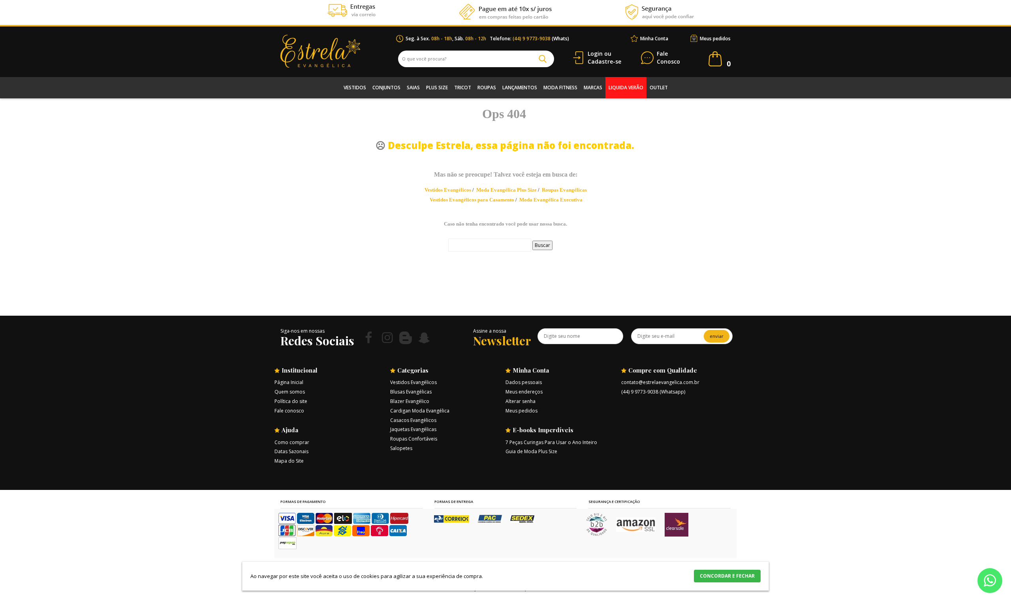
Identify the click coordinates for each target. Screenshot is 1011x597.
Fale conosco (289, 410)
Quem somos (289, 391)
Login (595, 53)
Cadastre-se (604, 61)
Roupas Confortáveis (413, 438)
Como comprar (291, 442)
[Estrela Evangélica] (338, 51)
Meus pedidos (715, 38)
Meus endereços (524, 391)
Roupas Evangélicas (564, 190)
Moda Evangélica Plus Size (506, 190)
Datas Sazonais (291, 451)
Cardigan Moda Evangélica (419, 410)
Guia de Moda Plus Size (531, 451)
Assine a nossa (489, 331)
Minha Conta (654, 38)
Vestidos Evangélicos (448, 190)
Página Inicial (288, 382)
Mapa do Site (289, 461)
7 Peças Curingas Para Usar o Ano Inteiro (551, 442)
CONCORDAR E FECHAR (727, 576)
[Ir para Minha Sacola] (715, 59)
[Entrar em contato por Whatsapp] (989, 582)
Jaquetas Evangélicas (413, 429)
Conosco (668, 58)
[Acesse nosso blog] (405, 337)
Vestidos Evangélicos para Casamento (472, 200)
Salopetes (401, 448)
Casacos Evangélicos (413, 420)
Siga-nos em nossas (302, 331)
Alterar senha (521, 401)
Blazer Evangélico (409, 401)
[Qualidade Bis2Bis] (596, 534)
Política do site (290, 401)
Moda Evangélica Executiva (551, 200)
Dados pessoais (524, 382)
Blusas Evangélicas (411, 391)
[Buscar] (542, 59)
